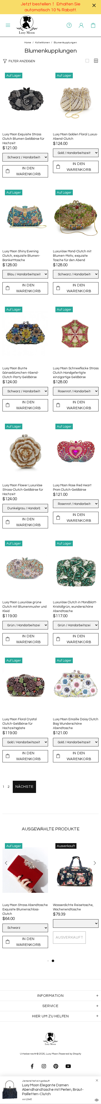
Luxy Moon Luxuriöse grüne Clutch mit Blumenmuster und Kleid (24, 607)
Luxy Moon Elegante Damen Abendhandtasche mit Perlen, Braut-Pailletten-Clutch (53, 1089)
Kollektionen (42, 42)
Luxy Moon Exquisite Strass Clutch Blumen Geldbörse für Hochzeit (23, 139)
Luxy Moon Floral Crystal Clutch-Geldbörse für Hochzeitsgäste (19, 724)
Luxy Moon (27, 25)
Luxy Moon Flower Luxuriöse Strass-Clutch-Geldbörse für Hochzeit (22, 490)
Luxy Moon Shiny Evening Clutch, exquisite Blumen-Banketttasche (21, 256)
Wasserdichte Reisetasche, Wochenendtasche (73, 907)
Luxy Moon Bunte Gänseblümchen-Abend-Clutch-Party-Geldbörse (20, 373)
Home (27, 42)
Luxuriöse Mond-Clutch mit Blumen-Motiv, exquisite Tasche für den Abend (72, 256)
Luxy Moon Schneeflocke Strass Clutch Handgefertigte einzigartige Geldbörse (76, 373)
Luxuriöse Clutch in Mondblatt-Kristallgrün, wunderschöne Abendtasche (75, 607)
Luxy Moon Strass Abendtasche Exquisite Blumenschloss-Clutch (25, 909)
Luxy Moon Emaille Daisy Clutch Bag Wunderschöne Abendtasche (75, 724)
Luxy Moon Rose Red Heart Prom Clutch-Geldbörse (72, 487)
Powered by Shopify (70, 1054)
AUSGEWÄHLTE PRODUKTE (50, 829)
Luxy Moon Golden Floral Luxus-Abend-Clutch (75, 136)
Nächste (24, 787)
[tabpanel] (75, 897)
